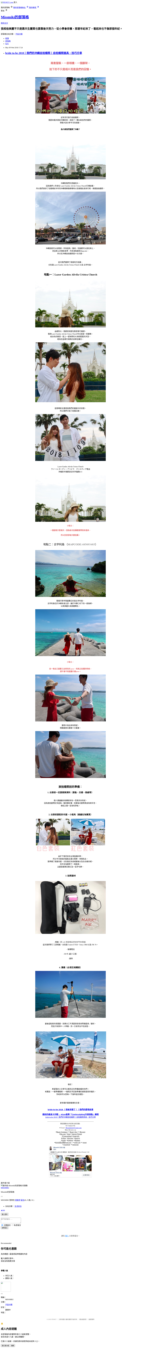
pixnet (85, 1142)
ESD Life (77, 1142)
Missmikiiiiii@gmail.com (74, 1128)
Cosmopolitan (67, 1136)
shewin (74, 1134)
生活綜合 (18, 1206)
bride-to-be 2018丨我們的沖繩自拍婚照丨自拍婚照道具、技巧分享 (43, 53)
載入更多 (4, 1214)
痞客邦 (17, 1200)
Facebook (66, 1145)
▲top (3, 1210)
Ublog (64, 1138)
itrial (68, 1134)
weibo (64, 1140)
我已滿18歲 (5, 1345)
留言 (22, 1200)
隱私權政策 (82, 1319)
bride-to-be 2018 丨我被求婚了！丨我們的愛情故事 (70, 1110)
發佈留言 (4, 1228)
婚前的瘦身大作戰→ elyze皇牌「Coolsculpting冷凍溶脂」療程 (70, 1114)
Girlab (80, 1134)
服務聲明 (91, 1319)
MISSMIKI (5, 1188)
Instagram (75, 1145)
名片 (7, 44)
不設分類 (18, 34)
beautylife (76, 1136)
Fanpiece (70, 1140)
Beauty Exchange (62, 1132)
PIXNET (54, 1319)
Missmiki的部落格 (15, 17)
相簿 (7, 38)
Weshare (77, 1140)
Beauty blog (73, 1132)
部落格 (8, 41)
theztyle (77, 1138)
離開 (12, 1345)
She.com (63, 1134)
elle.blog (70, 1138)
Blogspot (82, 1132)
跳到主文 (4, 23)
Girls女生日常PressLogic (63, 1142)
